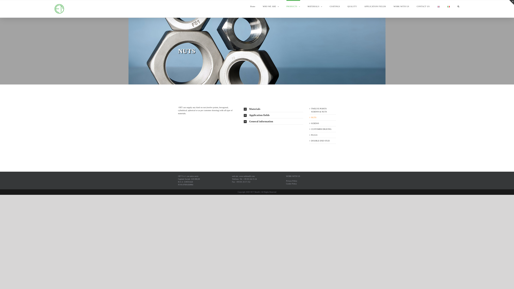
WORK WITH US (293, 176)
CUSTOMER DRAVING (321, 129)
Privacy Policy (291, 181)
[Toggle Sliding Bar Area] (511, 2)
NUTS (313, 117)
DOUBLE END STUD (320, 141)
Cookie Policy (291, 184)
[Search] (458, 6)
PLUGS (314, 135)
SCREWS (315, 123)
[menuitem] (256, 6)
